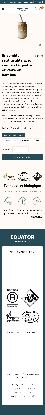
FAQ (32, 344)
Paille (37, 140)
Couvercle (26, 140)
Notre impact (13, 341)
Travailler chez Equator (13, 351)
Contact (32, 337)
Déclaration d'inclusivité (22, 396)
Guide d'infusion (13, 345)
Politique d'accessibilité (22, 385)
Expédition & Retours (32, 349)
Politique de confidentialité (22, 389)
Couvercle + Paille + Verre (13, 135)
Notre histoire (13, 337)
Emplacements (32, 341)
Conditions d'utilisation (22, 392)
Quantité (6, 149)
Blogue (13, 357)
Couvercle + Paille (10, 140)
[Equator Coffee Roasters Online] (22, 8)
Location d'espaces (13, 362)
